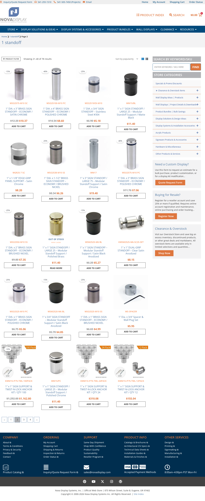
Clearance (167, 29)
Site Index (139, 494)
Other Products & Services (168, 153)
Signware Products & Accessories (171, 139)
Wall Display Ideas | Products (169, 97)
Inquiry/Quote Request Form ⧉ (60, 472)
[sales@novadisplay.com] (86, 467)
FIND (195, 67)
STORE (11, 29)
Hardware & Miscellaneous (168, 146)
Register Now (166, 216)
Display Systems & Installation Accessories (175, 125)
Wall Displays (145, 29)
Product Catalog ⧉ (13, 472)
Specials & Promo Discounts (169, 83)
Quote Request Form (170, 182)
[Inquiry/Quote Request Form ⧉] (46, 467)
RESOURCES (187, 29)
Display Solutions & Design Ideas (171, 118)
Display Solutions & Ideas (38, 29)
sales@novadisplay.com (97, 472)
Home (4, 36)
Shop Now (164, 253)
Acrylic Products (163, 132)
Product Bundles (118, 29)
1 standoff (14, 36)
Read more (56, 268)
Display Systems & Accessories (81, 29)
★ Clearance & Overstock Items (170, 90)
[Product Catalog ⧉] (5, 467)
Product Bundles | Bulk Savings (170, 111)
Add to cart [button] (19, 126)
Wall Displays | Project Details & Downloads (176, 104)
